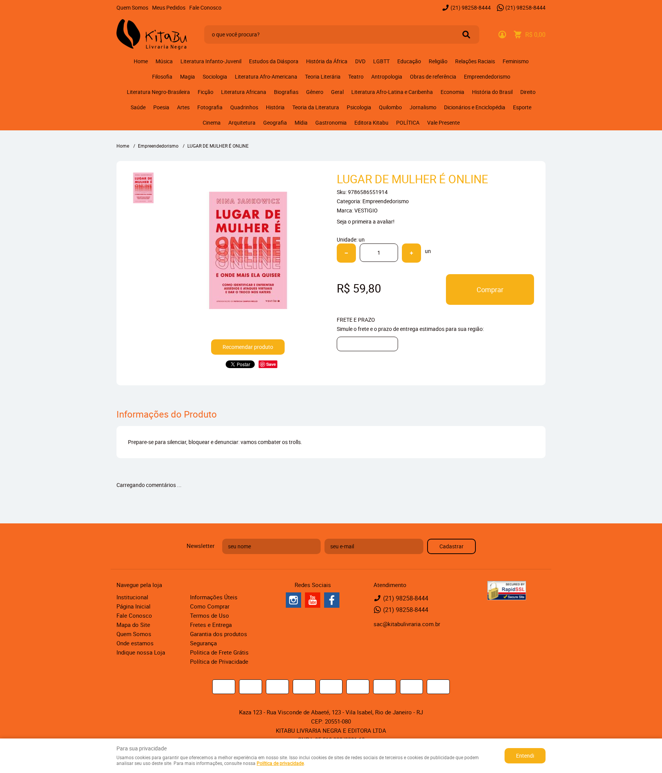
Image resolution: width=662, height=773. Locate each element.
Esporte (522, 107)
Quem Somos (132, 7)
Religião (438, 61)
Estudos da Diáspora (273, 61)
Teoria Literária (323, 76)
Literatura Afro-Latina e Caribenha (392, 91)
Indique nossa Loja (140, 652)
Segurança (203, 643)
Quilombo (390, 107)
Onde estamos (135, 643)
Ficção (205, 91)
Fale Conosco (205, 7)
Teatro (356, 76)
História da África (326, 61)
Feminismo (516, 61)
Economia (452, 91)
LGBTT (381, 61)
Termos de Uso (209, 615)
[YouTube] (312, 600)
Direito (528, 91)
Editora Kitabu (371, 122)
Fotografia (210, 107)
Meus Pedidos (168, 7)
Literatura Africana (243, 91)
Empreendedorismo (487, 76)
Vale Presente (443, 122)
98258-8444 (471, 7)
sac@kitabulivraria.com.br (407, 624)
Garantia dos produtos (218, 634)
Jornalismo (423, 107)
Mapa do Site (133, 624)
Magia (187, 76)
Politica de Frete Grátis (219, 652)
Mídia (301, 122)
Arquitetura (242, 122)
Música (164, 61)
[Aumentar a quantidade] (411, 253)
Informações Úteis (214, 597)
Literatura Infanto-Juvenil (210, 61)
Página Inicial (133, 606)
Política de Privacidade (219, 661)
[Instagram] (293, 600)
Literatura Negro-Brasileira (158, 91)
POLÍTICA (407, 122)
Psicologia (359, 107)
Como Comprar (209, 606)
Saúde (138, 107)
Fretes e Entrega (211, 624)
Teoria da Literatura (315, 107)
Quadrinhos (244, 107)
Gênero (314, 91)
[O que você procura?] (466, 34)
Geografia (275, 122)
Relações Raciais (475, 61)
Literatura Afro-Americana (266, 76)
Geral (337, 91)
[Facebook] (331, 600)
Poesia (161, 107)
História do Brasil (492, 91)
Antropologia (386, 76)
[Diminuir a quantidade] (346, 253)
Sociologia (215, 76)
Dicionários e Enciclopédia (474, 107)
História (275, 107)
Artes (183, 107)
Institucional (132, 597)
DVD (360, 61)
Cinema (212, 122)
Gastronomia (331, 122)
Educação (409, 61)
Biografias (286, 91)
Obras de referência (433, 76)
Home (141, 61)
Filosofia (162, 76)
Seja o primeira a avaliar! (366, 221)
